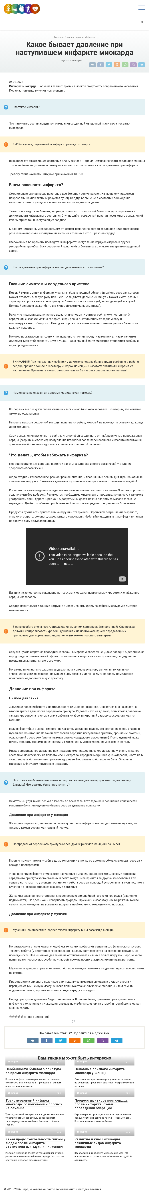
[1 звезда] (10, 1016)
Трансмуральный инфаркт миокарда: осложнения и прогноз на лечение (33, 1104)
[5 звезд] (22, 1016)
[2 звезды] (13, 1016)
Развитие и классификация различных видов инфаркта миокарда (97, 1143)
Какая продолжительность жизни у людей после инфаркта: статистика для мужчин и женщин (35, 1143)
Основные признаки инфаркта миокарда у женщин (99, 1071)
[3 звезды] (16, 1016)
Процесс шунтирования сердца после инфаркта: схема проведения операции (101, 1104)
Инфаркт (77, 60)
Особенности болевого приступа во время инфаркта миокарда (33, 1071)
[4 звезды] (19, 1016)
